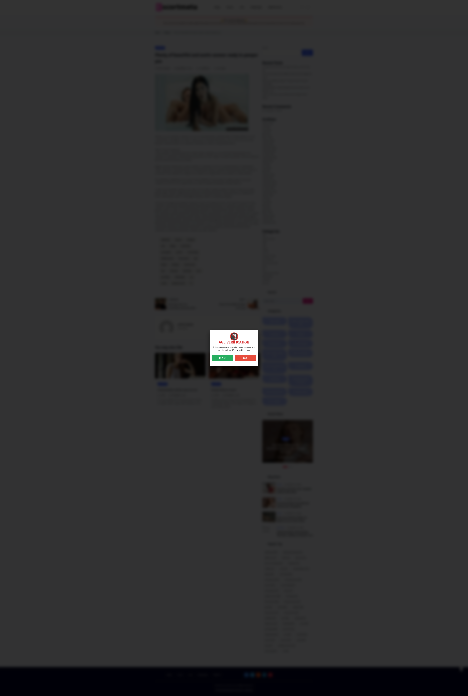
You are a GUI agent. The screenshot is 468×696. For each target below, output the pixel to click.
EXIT (245, 358)
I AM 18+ (223, 358)
